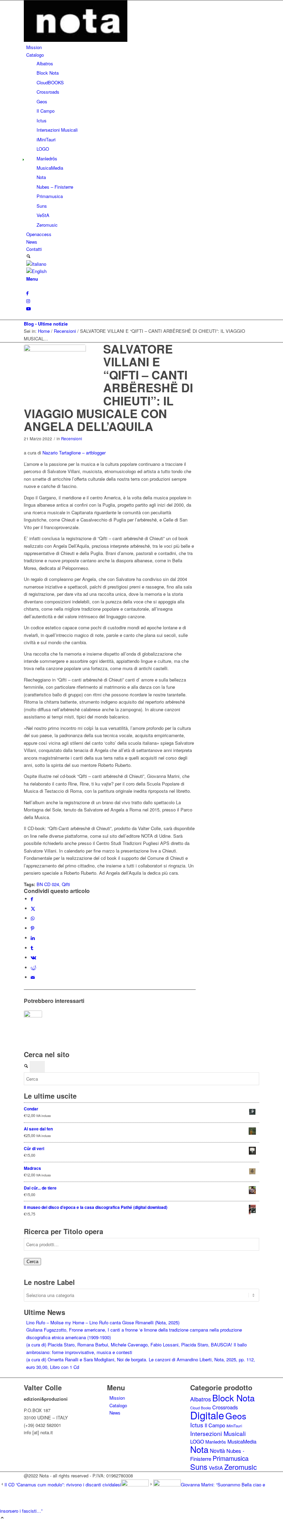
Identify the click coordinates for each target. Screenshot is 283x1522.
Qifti (66, 884)
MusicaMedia (241, 1441)
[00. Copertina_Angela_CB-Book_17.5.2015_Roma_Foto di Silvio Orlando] (55, 376)
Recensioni (71, 438)
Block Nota (233, 1397)
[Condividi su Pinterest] (32, 928)
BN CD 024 (48, 884)
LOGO (197, 1441)
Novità (217, 1450)
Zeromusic (240, 1467)
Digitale (207, 1415)
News (114, 1412)
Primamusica (230, 1458)
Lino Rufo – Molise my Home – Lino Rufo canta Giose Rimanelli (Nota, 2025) (102, 1322)
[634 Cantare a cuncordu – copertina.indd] (75, 40)
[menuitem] (142, 47)
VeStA (216, 1467)
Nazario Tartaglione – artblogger (74, 452)
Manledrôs (215, 1441)
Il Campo (215, 1425)
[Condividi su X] (33, 908)
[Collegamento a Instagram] (28, 301)
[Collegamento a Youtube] (28, 308)
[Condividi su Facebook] (32, 898)
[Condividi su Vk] (33, 957)
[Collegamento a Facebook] (27, 293)
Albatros (200, 1399)
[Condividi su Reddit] (33, 967)
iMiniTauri (234, 1425)
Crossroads (225, 1407)
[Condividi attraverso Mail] (33, 977)
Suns (198, 1466)
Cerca (32, 1261)
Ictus (196, 1424)
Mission (117, 1397)
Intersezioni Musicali (218, 1433)
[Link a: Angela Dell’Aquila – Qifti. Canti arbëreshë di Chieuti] (33, 1020)
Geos (235, 1415)
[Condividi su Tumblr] (32, 948)
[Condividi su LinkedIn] (33, 937)
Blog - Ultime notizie (46, 323)
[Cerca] (28, 256)
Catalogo (118, 1405)
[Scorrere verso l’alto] (2, 1518)
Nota (199, 1449)
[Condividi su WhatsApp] (33, 918)
